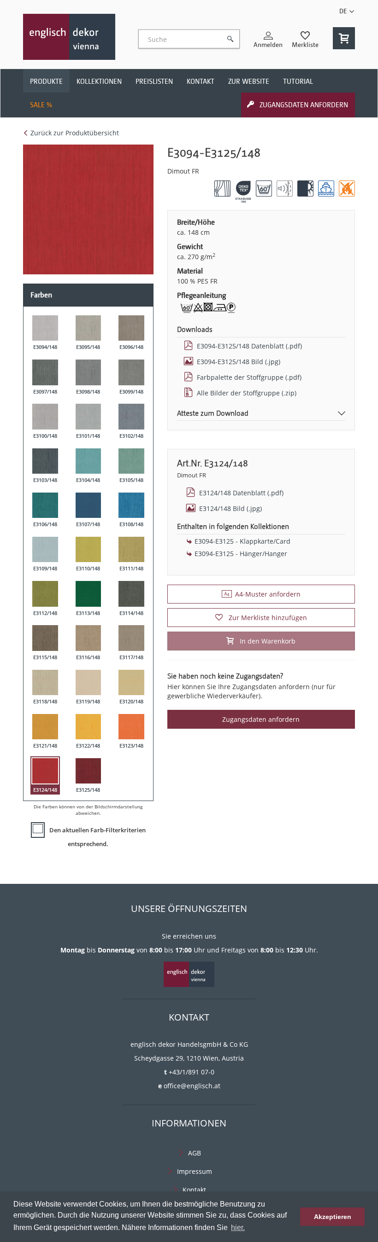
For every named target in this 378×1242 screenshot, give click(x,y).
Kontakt (200, 81)
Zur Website (248, 81)
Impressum (194, 1171)
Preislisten (154, 81)
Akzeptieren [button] (332, 1216)
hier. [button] (238, 1227)
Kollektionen (99, 81)
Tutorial (298, 81)
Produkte (46, 81)
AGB (194, 1153)
